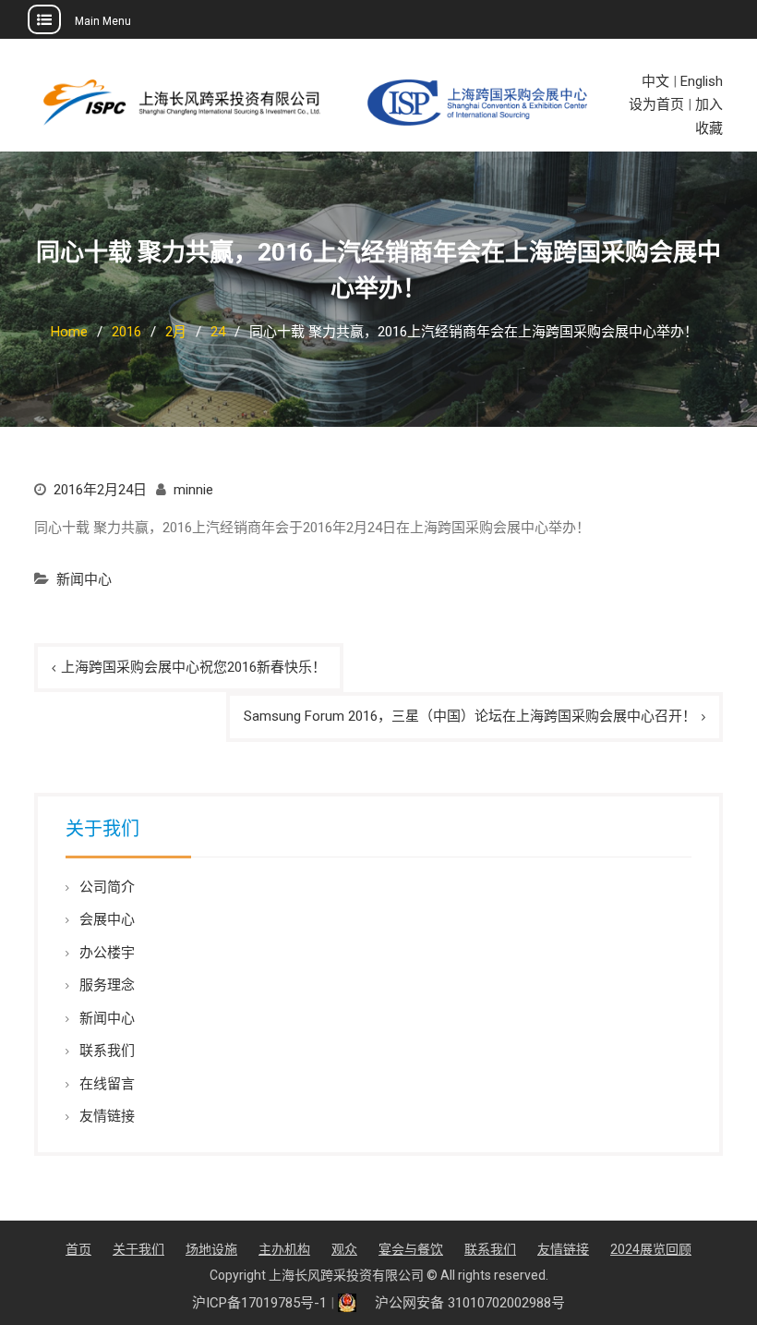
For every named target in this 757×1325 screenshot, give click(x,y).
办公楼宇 (107, 952)
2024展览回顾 (650, 1249)
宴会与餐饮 (410, 1249)
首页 (78, 1249)
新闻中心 (84, 579)
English (701, 81)
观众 (344, 1249)
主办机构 (284, 1249)
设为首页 (656, 104)
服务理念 (107, 985)
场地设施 (211, 1249)
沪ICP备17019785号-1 (259, 1303)
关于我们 (138, 1249)
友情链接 (107, 1116)
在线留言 (107, 1084)
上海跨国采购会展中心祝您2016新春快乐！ (193, 667)
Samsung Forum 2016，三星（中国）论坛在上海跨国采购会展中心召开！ (470, 716)
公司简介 (107, 887)
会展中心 (107, 919)
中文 (655, 81)
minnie (193, 489)
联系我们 (107, 1050)
